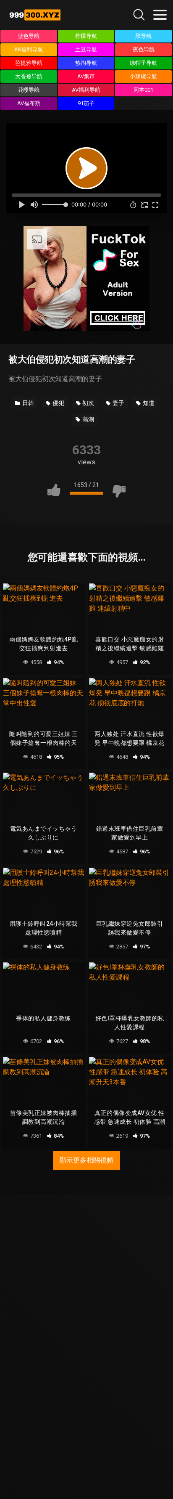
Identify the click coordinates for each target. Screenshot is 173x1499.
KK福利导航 (29, 49)
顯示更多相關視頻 (86, 1160)
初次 (87, 403)
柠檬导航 (86, 36)
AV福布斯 (28, 103)
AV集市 (86, 76)
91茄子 (86, 103)
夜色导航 (144, 49)
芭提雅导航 (28, 63)
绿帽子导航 (143, 63)
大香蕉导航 (28, 76)
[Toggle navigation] (160, 15)
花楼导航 (29, 90)
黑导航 (143, 36)
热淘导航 (86, 63)
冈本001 (143, 90)
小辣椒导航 (143, 76)
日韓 (27, 403)
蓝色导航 (29, 36)
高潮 (87, 419)
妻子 (117, 403)
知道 (148, 403)
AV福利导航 (86, 90)
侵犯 (57, 403)
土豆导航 (86, 49)
